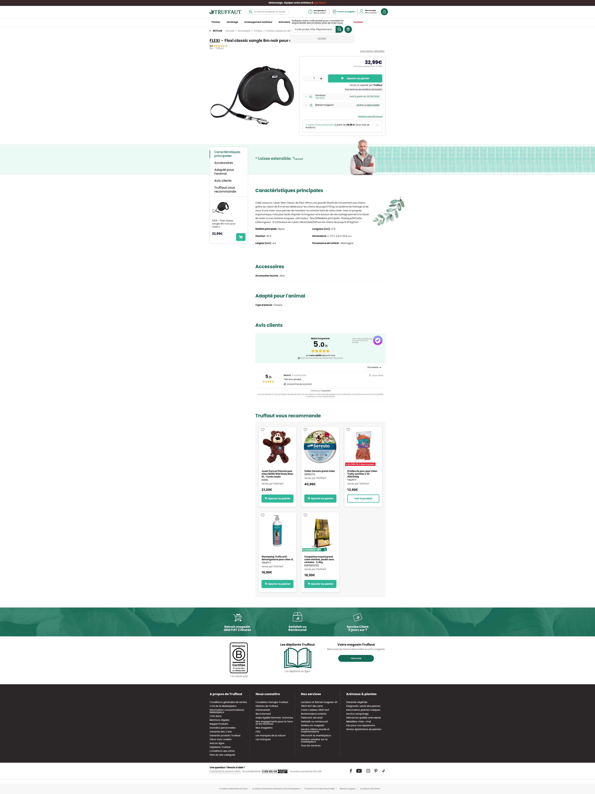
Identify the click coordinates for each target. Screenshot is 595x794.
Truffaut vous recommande (225, 189)
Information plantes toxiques (363, 710)
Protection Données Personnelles (320, 789)
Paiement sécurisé (312, 718)
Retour (217, 31)
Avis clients (223, 180)
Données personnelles (223, 728)
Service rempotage (357, 714)
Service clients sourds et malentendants (315, 730)
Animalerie (284, 22)
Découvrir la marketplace (316, 735)
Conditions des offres (222, 751)
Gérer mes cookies (220, 739)
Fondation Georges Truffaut (272, 702)
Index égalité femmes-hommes (274, 718)
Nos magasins (264, 728)
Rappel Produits (219, 724)
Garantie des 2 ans (221, 732)
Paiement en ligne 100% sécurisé (370, 116)
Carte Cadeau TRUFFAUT (315, 710)
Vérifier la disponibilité (367, 105)
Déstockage (276, 3)
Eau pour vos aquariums (360, 725)
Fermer (322, 38)
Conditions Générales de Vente (233, 789)
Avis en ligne (217, 743)
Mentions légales (219, 720)
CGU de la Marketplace (223, 706)
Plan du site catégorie (222, 755)
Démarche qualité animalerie (363, 718)
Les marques (263, 739)
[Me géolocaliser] (348, 29)
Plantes (216, 22)
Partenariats (263, 710)
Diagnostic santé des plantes (363, 706)
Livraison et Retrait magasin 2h (319, 702)
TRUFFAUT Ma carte (312, 706)
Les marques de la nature (271, 735)
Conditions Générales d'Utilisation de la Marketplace (276, 789)
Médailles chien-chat (358, 722)
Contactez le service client (225, 771)
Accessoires (223, 162)
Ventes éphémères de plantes (363, 729)
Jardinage (232, 22)
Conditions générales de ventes (228, 702)
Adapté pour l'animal (224, 171)
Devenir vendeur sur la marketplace (314, 740)
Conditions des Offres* (370, 789)
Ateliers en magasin (312, 725)
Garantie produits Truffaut (225, 735)
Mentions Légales (347, 789)
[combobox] (268, 11)
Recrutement (263, 714)
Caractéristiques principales (227, 154)
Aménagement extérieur (258, 22)
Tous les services (311, 746)
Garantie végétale (356, 702)
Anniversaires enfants (313, 714)
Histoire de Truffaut (267, 706)
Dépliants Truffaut (220, 747)
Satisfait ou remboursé (314, 722)
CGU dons (215, 716)
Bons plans (357, 22)
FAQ (258, 732)
